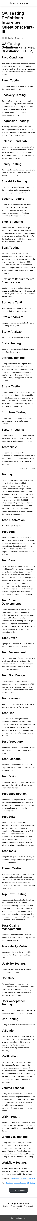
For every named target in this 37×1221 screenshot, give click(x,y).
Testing (32, 1183)
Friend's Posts (14, 1178)
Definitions (9, 1183)
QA (28, 1183)
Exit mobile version (18, 1218)
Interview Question (20, 1183)
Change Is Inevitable (18, 3)
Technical (31, 1178)
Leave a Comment (18, 1190)
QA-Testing (23, 1178)
